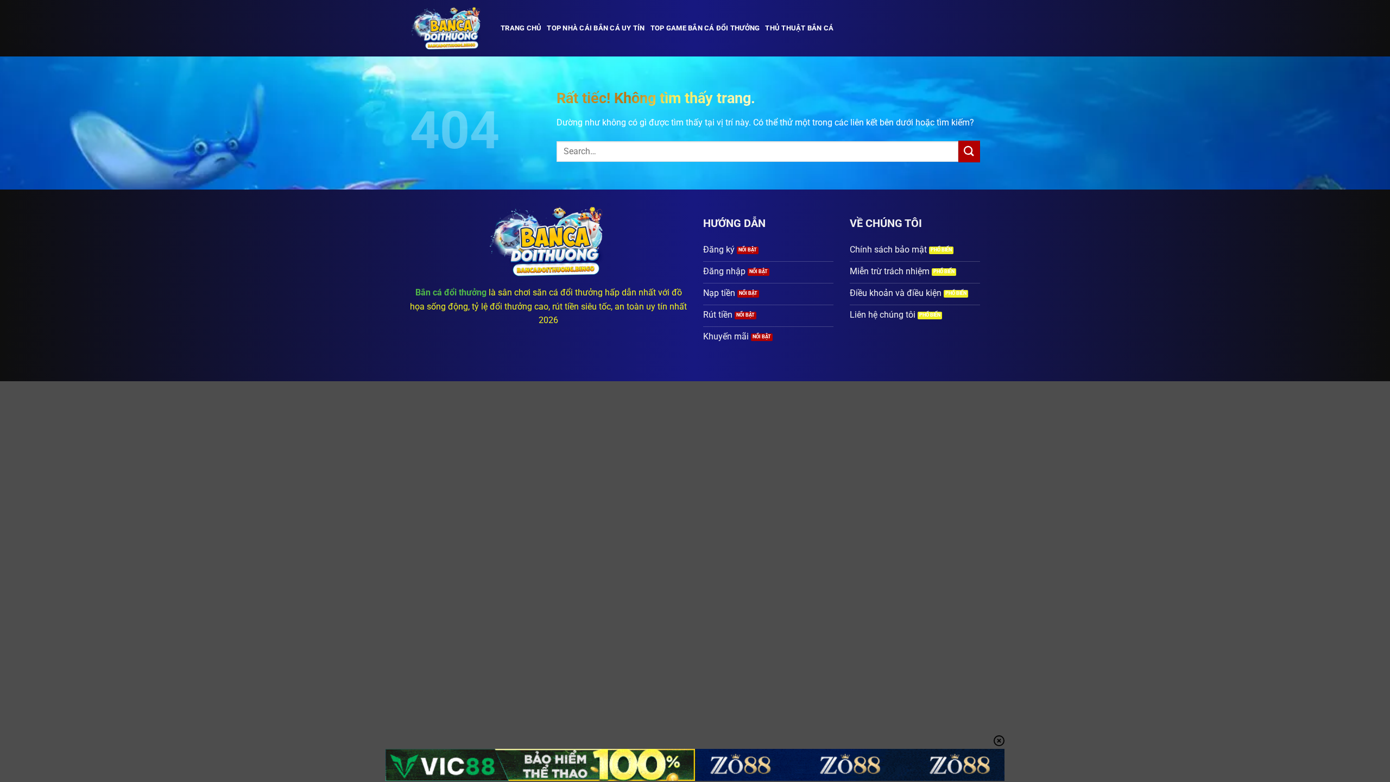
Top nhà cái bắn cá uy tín (596, 28)
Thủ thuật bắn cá (799, 28)
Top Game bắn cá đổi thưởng (705, 28)
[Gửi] (969, 151)
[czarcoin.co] (447, 28)
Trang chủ (521, 28)
